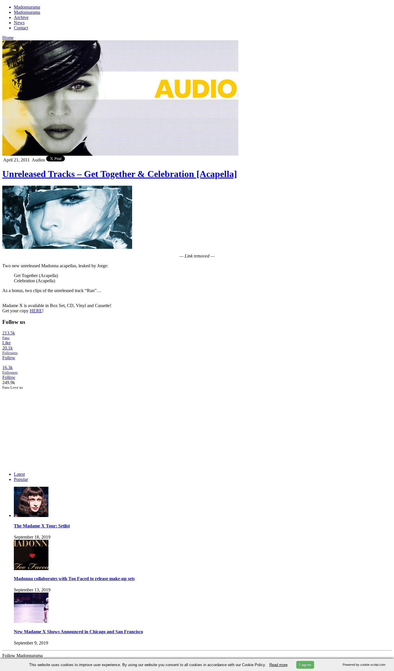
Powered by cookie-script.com (364, 664)
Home (8, 37)
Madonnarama (27, 7)
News (19, 22)
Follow (8, 357)
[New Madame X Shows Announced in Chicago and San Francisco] (31, 621)
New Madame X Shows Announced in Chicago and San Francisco (78, 631)
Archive (21, 17)
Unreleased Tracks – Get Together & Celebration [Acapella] (119, 174)
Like (6, 342)
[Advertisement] (45, 426)
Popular (21, 479)
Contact (21, 27)
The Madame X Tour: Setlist (42, 525)
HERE (36, 310)
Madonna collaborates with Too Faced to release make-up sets (74, 578)
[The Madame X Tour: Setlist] (31, 515)
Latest (19, 474)
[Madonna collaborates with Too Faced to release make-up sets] (31, 568)
